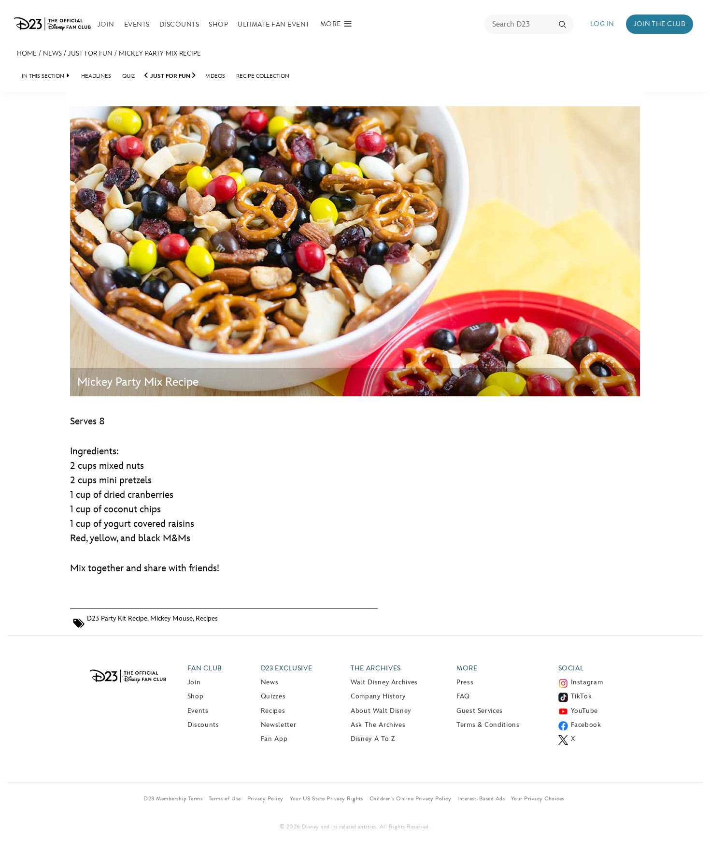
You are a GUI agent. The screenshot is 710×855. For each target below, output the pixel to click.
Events (137, 24)
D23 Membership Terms (172, 798)
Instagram (587, 682)
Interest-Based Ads (481, 798)
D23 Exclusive (286, 668)
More (467, 668)
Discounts (179, 24)
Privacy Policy (265, 798)
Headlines (96, 76)
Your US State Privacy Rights (326, 798)
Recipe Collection (262, 76)
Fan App (274, 739)
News (52, 53)
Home (27, 53)
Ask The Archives (378, 725)
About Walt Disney (381, 711)
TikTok (581, 696)
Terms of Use (225, 798)
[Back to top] (691, 827)
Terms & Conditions (488, 725)
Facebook (586, 725)
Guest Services (479, 711)
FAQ (463, 696)
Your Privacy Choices (537, 798)
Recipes (207, 618)
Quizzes (273, 696)
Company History (378, 696)
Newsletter (278, 725)
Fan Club (204, 668)
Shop (218, 24)
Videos (215, 76)
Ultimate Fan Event (274, 24)
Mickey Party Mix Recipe (160, 53)
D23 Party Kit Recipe (117, 618)
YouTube (584, 711)
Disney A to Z (373, 739)
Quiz (128, 76)
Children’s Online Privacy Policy (410, 798)
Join (106, 24)
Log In (602, 24)
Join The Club (659, 24)
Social (571, 668)
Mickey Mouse (171, 618)
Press (464, 682)
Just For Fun (90, 53)
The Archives (376, 668)
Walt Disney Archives (384, 682)
